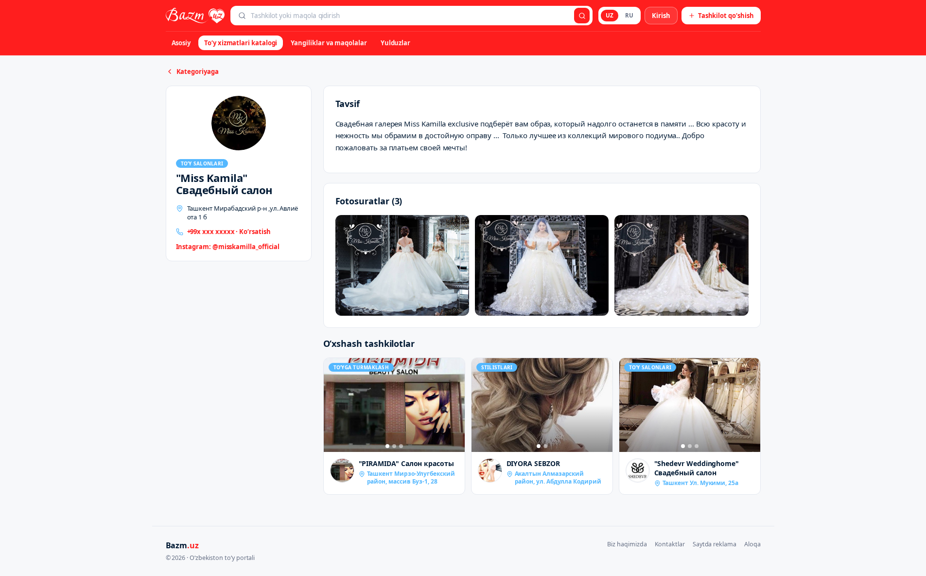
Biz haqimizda (626, 544)
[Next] (455, 404)
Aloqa (752, 544)
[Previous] (333, 404)
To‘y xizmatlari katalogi (240, 42)
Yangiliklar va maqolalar (329, 42)
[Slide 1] (387, 446)
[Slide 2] (394, 446)
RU (629, 15)
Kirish (661, 15)
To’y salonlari (202, 163)
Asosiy (181, 42)
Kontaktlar (670, 544)
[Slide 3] (401, 446)
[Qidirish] (582, 15)
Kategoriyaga (197, 71)
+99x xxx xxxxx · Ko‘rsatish (229, 231)
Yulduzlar (395, 42)
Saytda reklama (714, 544)
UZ (609, 15)
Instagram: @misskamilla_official (228, 246)
